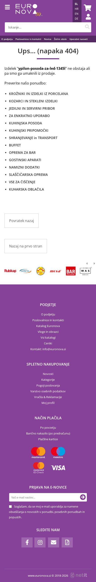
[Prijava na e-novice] (83, 497)
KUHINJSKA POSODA (25, 123)
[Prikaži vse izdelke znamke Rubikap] (10, 271)
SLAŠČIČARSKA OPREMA (28, 174)
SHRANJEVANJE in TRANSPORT (33, 138)
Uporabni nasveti (78, 39)
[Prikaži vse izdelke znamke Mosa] (55, 271)
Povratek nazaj (21, 220)
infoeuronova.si (54, 349)
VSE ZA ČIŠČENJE (22, 182)
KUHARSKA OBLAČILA (26, 189)
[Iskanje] (87, 27)
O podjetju (7, 39)
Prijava (86, 21)
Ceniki (48, 343)
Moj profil (48, 403)
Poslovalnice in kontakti (28, 39)
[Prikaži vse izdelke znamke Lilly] (40, 271)
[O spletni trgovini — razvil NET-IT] (78, 575)
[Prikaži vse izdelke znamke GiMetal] (25, 271)
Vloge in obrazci (48, 332)
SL (76, 4)
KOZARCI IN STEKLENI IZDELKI (33, 101)
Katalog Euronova (48, 326)
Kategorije (48, 380)
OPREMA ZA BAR (22, 152)
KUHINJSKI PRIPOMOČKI (28, 130)
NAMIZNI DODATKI (24, 167)
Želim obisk (60, 39)
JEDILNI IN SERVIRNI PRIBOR (32, 108)
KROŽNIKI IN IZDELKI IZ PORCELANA (38, 93)
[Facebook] (27, 542)
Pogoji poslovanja (48, 385)
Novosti (48, 374)
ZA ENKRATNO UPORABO (29, 115)
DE (76, 19)
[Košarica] (86, 8)
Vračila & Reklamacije (48, 397)
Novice (47, 39)
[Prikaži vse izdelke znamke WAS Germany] (86, 271)
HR (76, 9)
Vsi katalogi (48, 337)
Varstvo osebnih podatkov (48, 391)
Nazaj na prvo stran (25, 246)
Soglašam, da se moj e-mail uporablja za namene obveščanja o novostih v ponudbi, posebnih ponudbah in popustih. (47, 511)
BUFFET (15, 145)
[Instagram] (40, 542)
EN (76, 14)
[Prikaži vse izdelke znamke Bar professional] (70, 271)
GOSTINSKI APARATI (25, 160)
